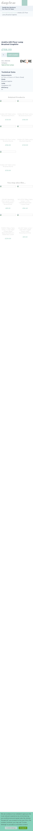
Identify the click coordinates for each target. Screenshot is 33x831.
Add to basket (13, 55)
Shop (9, 12)
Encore (14, 12)
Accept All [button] (23, 828)
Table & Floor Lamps (7, 65)
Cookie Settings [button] (11, 828)
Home (4, 12)
